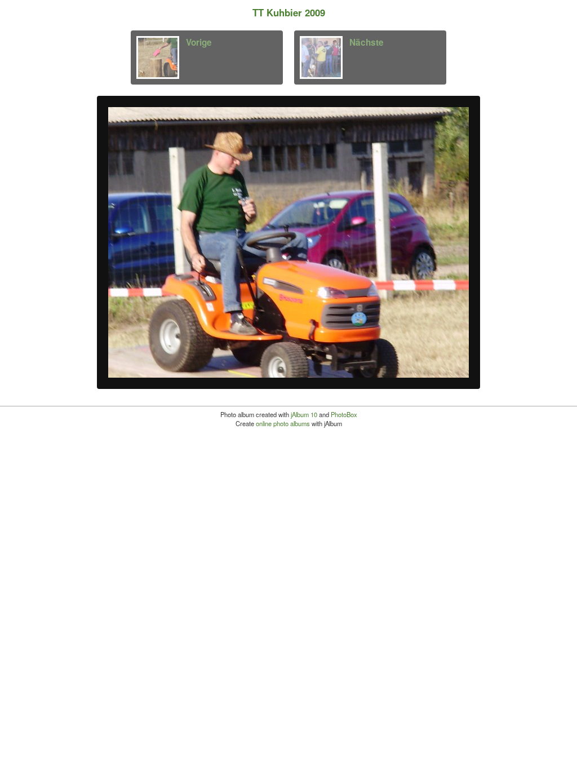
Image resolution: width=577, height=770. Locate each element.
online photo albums (283, 423)
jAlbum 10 (304, 414)
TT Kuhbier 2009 (288, 12)
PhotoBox (344, 414)
